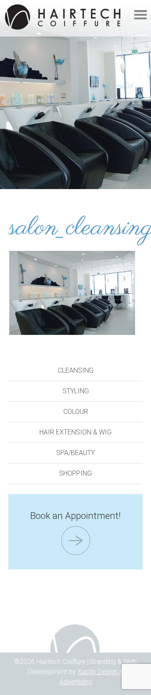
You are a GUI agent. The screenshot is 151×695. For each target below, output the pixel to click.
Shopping (75, 473)
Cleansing (76, 370)
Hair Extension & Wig (75, 432)
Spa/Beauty (75, 453)
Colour (75, 412)
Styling (75, 391)
